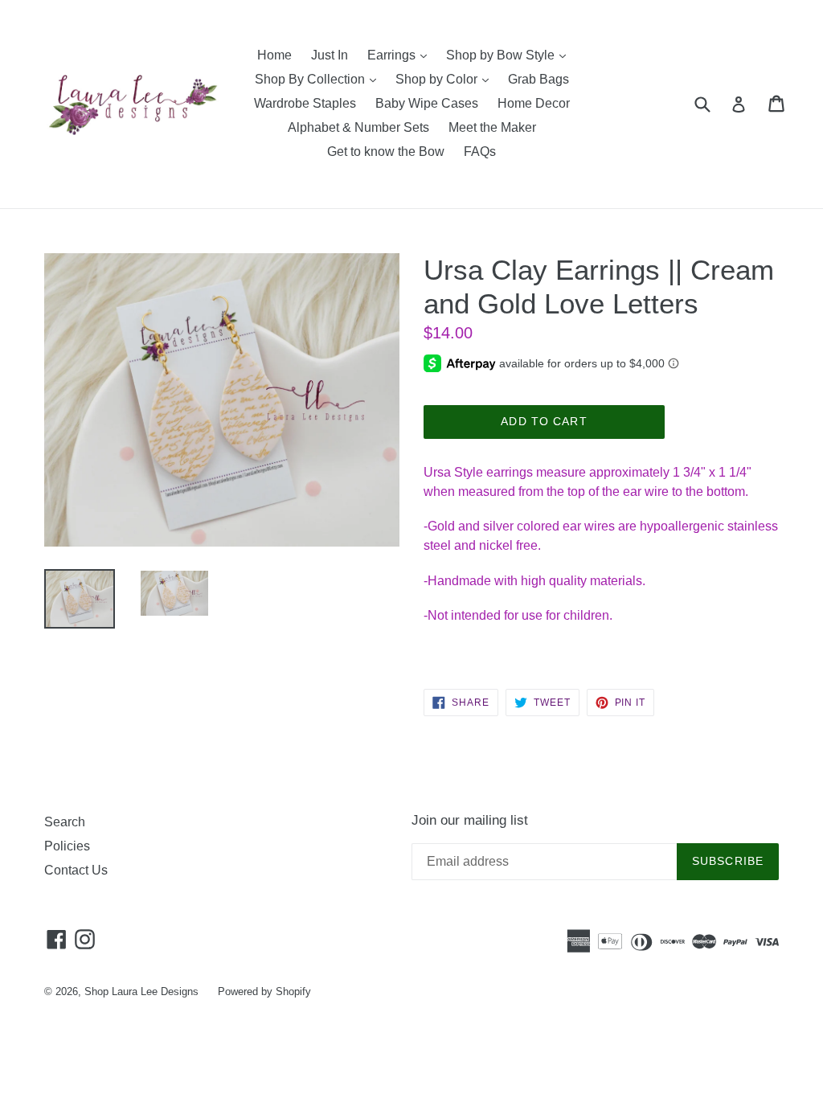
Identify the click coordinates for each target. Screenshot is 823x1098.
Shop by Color (446, 79)
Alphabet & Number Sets (358, 127)
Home (274, 55)
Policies (67, 846)
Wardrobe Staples (305, 103)
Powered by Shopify (264, 991)
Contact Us (76, 870)
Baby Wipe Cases (426, 103)
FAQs (480, 151)
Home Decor (533, 103)
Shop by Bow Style (510, 54)
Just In (329, 55)
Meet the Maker (492, 127)
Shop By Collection (319, 79)
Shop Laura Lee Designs (141, 991)
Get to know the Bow (385, 151)
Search (64, 822)
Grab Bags (538, 79)
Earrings (401, 54)
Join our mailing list (470, 820)
